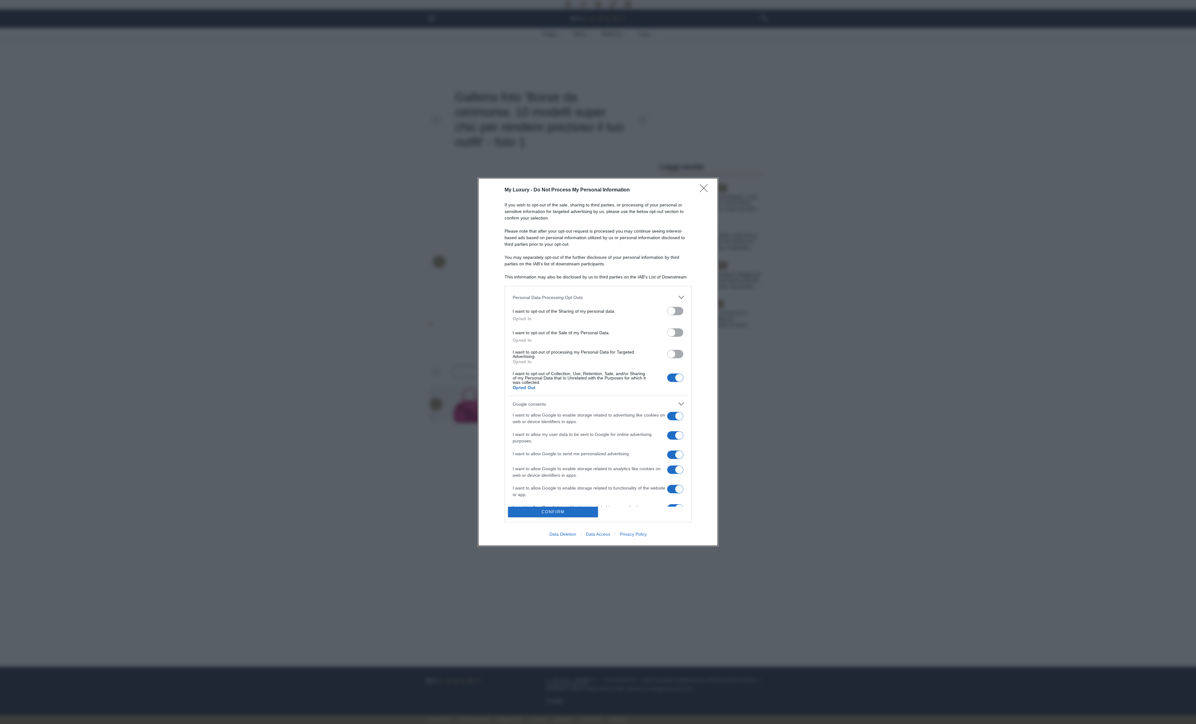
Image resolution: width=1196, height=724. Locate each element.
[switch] (675, 311)
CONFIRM (553, 511)
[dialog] (598, 362)
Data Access (598, 534)
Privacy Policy (633, 534)
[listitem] (598, 297)
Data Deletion (562, 534)
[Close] (706, 190)
